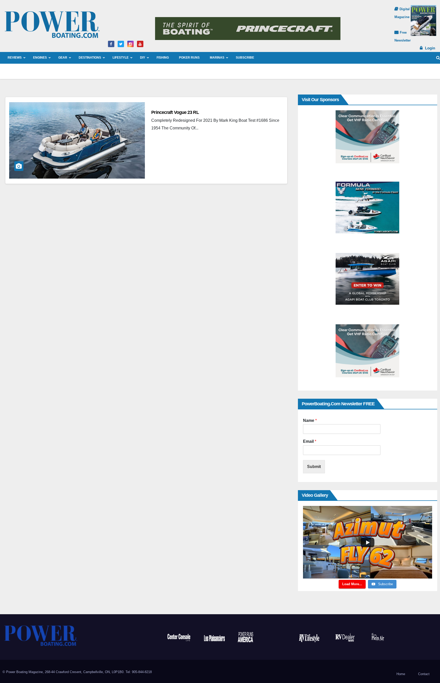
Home (400, 674)
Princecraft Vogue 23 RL (175, 112)
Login (430, 48)
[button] (438, 58)
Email (309, 441)
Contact (424, 674)
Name (310, 420)
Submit (314, 466)
